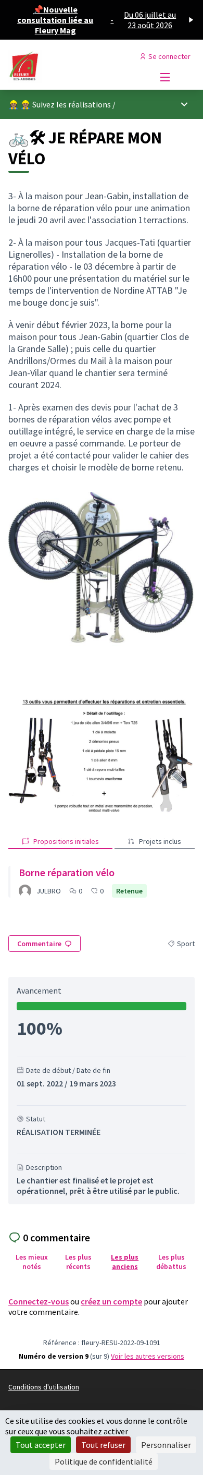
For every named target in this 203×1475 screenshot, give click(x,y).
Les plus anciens (124, 1261)
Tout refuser (103, 1445)
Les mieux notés (32, 1261)
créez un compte (111, 1301)
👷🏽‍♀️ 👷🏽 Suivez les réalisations (59, 104)
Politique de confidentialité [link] (104, 1461)
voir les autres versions (147, 1356)
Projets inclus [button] (160, 841)
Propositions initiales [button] (66, 841)
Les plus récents (78, 1261)
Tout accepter (41, 1445)
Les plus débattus (171, 1261)
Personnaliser (166, 1445)
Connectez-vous (38, 1301)
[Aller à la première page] (77, 66)
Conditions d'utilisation (43, 1387)
